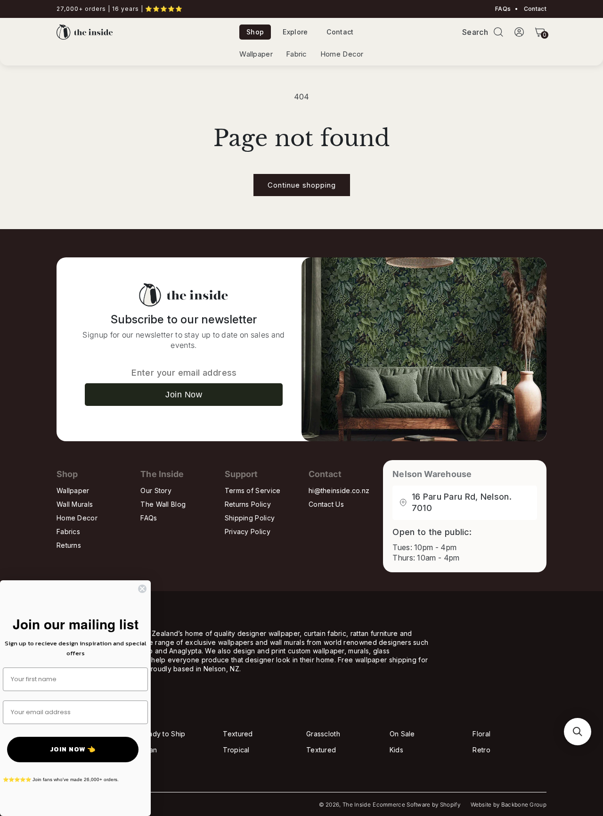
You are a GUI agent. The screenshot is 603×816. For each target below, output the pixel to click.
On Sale (402, 734)
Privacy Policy (247, 532)
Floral (481, 734)
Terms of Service (253, 490)
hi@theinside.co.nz (339, 490)
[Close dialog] (142, 588)
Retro (481, 750)
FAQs (503, 9)
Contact (534, 9)
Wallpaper (256, 54)
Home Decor (342, 54)
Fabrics (68, 532)
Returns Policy (248, 504)
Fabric (296, 54)
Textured (238, 734)
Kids (396, 750)
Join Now (183, 394)
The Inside (356, 804)
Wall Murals (75, 504)
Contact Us (326, 504)
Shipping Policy (250, 518)
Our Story (155, 490)
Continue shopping (302, 185)
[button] (498, 32)
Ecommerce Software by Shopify (416, 804)
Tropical (236, 750)
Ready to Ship (163, 734)
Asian (148, 750)
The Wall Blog (163, 504)
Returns (69, 545)
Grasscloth (323, 734)
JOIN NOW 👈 (73, 749)
